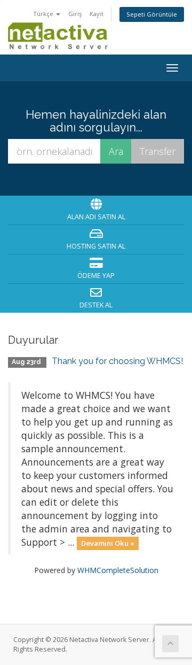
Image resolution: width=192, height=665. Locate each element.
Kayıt (96, 14)
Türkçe (44, 14)
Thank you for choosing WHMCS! (117, 361)
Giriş (75, 14)
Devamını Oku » (107, 543)
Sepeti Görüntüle (151, 14)
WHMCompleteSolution (117, 570)
